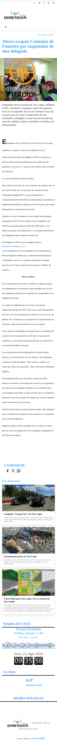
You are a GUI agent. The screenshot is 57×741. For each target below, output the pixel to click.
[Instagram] (48, 2)
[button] (34, 2)
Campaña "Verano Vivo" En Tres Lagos (23, 514)
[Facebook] (44, 2)
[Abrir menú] (5, 27)
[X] (39, 2)
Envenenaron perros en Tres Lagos (20, 556)
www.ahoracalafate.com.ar (13, 246)
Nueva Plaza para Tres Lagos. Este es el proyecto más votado (27, 600)
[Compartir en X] (13, 471)
